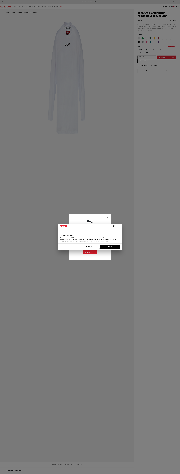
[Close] (107, 217)
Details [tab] (90, 231)
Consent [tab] (69, 231)
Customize (89, 246)
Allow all (110, 246)
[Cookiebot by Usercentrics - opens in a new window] (114, 226)
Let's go (87, 252)
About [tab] (111, 231)
